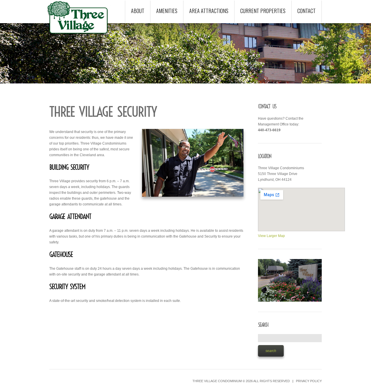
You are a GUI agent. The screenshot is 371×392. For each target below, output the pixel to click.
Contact (306, 10)
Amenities (166, 10)
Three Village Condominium (217, 381)
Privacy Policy (309, 381)
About (137, 10)
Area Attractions (208, 10)
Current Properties (262, 10)
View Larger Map (271, 236)
